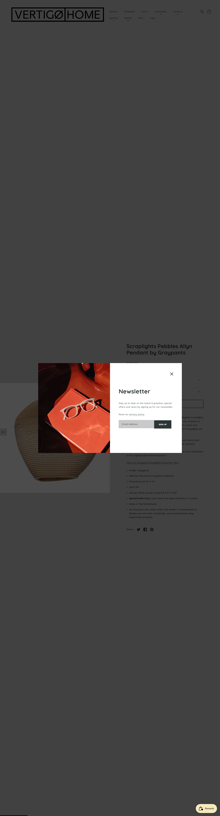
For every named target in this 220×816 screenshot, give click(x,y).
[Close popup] (171, 374)
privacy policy (136, 414)
